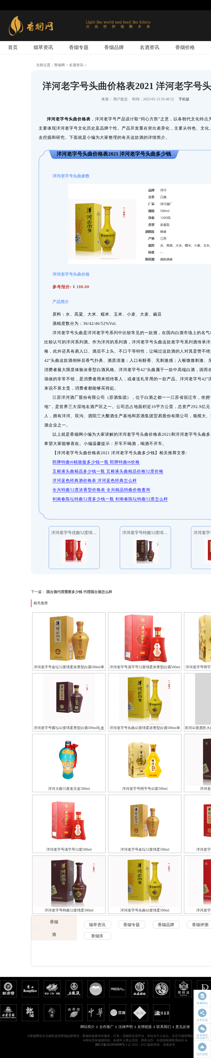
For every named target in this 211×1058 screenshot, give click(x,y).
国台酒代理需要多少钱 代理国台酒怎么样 (79, 592)
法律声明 (125, 1027)
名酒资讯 (149, 47)
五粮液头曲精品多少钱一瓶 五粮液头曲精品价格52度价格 (107, 471)
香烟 (54, 922)
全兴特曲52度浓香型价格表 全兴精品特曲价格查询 (101, 490)
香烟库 (97, 936)
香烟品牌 (114, 47)
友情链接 (144, 1027)
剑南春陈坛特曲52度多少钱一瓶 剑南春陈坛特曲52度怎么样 (110, 499)
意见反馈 (182, 1027)
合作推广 (106, 1027)
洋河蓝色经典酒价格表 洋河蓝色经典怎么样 (94, 480)
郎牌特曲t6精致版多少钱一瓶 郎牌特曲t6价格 (96, 462)
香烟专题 (79, 47)
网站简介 (87, 1027)
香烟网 (59, 65)
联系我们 (163, 1027)
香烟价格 (185, 47)
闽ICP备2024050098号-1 (111, 1044)
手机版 (184, 99)
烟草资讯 (43, 47)
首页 (13, 47)
